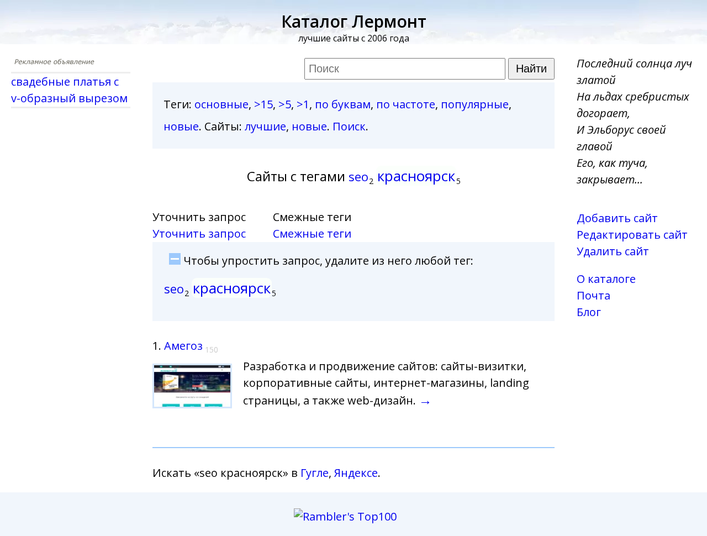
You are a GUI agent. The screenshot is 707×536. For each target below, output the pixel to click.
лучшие (265, 126)
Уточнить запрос (199, 233)
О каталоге (606, 278)
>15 (263, 104)
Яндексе (356, 472)
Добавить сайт (617, 218)
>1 (303, 104)
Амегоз (183, 345)
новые (181, 126)
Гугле (314, 472)
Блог (589, 311)
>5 (284, 104)
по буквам (343, 104)
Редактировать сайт (632, 234)
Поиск (349, 126)
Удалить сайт (613, 251)
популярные (475, 104)
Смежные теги (312, 233)
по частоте (405, 104)
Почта (593, 295)
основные (221, 104)
